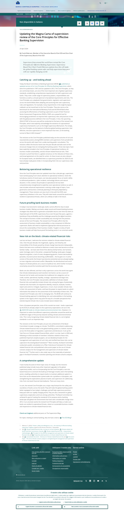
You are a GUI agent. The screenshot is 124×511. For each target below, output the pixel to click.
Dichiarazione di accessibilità (61, 466)
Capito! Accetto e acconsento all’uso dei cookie (39, 506)
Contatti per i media (38, 468)
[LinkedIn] (90, 481)
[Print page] (79, 23)
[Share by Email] (102, 23)
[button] (103, 3)
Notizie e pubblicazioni (79, 10)
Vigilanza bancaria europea (24, 10)
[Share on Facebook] (92, 23)
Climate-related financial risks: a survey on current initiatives (42, 429)
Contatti (34, 461)
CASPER (75, 457)
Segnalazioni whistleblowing (81, 462)
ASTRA (75, 454)
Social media (36, 471)
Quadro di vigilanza (38, 10)
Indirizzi (34, 463)
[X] (86, 481)
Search (100, 3)
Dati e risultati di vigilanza (64, 10)
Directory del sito (21, 474)
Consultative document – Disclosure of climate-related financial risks (44, 437)
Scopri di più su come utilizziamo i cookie (76, 502)
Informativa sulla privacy (59, 456)
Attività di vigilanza (50, 10)
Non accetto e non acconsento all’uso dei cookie (85, 506)
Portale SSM (76, 459)
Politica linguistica (57, 461)
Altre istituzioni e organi (39, 458)
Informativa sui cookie (59, 458)
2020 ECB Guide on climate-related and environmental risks (41, 310)
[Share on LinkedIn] (97, 23)
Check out (23, 413)
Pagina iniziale (19, 14)
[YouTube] (98, 481)
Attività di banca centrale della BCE (95, 10)
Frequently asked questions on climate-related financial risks (50, 435)
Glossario (35, 456)
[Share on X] (87, 23)
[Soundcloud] (102, 481)
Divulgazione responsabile (60, 468)
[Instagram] (94, 481)
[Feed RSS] (106, 481)
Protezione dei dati (58, 463)
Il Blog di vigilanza (43, 14)
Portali (75, 452)
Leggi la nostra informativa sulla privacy (50, 502)
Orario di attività (37, 466)
